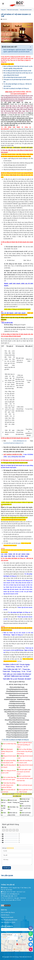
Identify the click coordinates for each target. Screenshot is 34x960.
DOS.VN (29, 957)
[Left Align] (3, 830)
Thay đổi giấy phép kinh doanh (9, 920)
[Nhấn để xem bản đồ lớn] (17, 942)
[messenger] (30, 944)
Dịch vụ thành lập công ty (8, 912)
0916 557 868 (11, 892)
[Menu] (3, 3)
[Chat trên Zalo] (30, 939)
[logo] (17, 3)
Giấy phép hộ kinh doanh (25, 9)
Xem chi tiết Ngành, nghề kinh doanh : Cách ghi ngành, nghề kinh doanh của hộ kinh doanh (17, 51)
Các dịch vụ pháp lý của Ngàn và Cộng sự (16, 739)
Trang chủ (3, 9)
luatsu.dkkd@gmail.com (18, 441)
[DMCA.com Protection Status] (17, 905)
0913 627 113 (21, 892)
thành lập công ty (11, 106)
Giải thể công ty (5, 915)
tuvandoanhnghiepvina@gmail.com (13, 443)
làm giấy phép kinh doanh (19, 109)
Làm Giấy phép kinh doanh (8, 922)
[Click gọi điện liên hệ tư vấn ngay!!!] (30, 949)
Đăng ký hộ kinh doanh (7, 917)
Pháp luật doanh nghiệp (12, 9)
